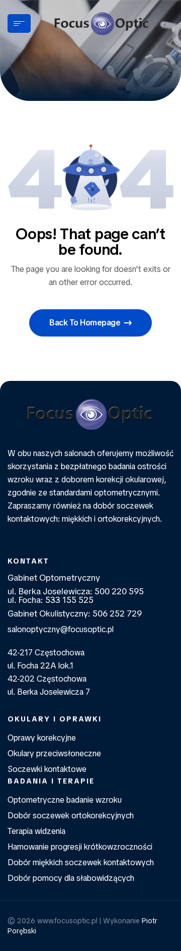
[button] (90, 323)
